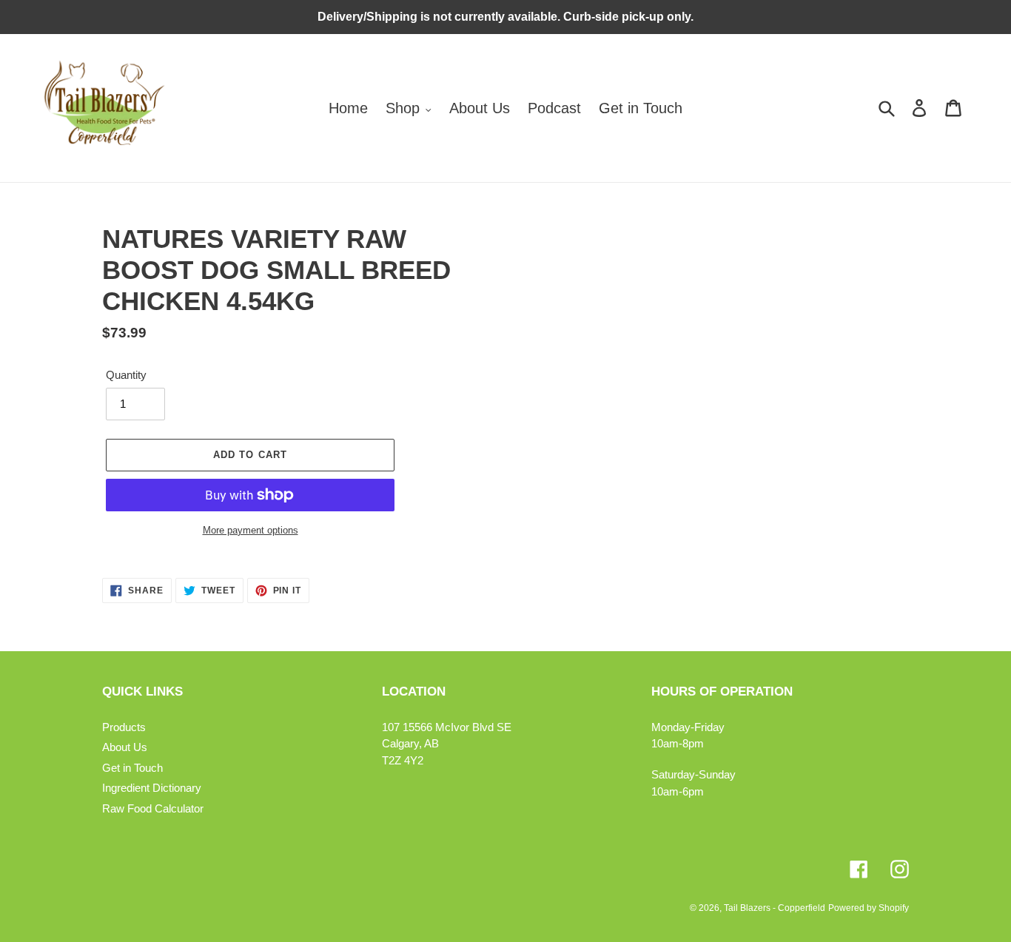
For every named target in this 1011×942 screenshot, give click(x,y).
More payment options (250, 530)
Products (124, 727)
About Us (124, 747)
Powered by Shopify (868, 908)
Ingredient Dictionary (151, 787)
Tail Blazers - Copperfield (774, 908)
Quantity (126, 375)
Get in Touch (132, 767)
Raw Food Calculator (153, 808)
